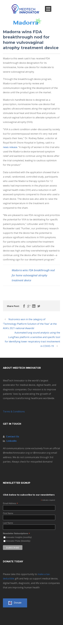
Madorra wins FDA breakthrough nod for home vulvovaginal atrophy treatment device (33, 275)
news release (10, 147)
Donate (18, 602)
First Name (8, 513)
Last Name (8, 523)
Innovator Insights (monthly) (19, 537)
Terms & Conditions (14, 411)
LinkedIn (11, 440)
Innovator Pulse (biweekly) (18, 541)
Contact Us (12, 436)
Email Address (10, 503)
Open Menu (48, 9)
